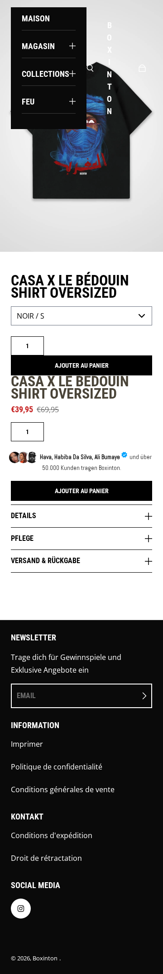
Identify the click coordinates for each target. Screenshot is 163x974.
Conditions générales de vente (63, 789)
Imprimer (27, 744)
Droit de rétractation (46, 858)
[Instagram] (21, 911)
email (26, 695)
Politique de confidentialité (56, 767)
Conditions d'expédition (51, 835)
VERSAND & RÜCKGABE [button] (45, 560)
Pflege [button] (22, 538)
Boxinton (45, 958)
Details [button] (23, 515)
